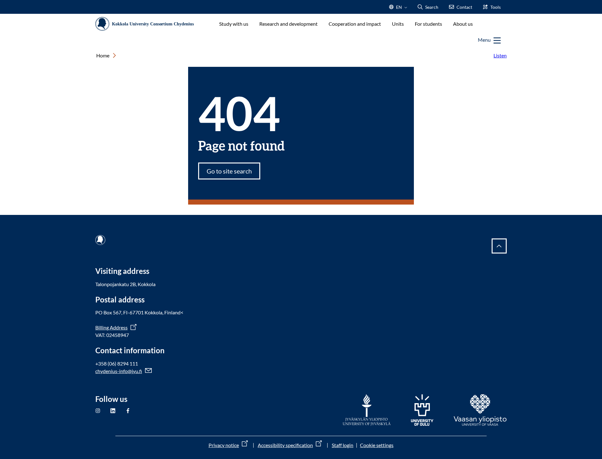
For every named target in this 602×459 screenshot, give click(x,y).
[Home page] (147, 24)
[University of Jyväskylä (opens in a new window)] (367, 410)
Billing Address (111, 327)
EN (398, 8)
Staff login (342, 445)
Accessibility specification (285, 445)
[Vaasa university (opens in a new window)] (480, 410)
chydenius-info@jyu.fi (118, 371)
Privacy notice (224, 445)
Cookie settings (376, 445)
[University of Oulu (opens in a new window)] (422, 410)
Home (102, 55)
